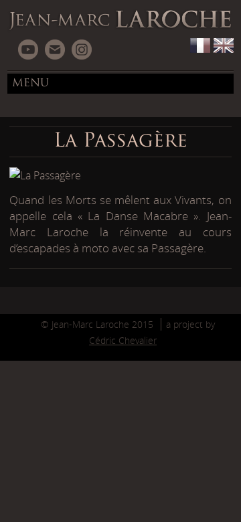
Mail (55, 49)
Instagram (82, 49)
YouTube (28, 49)
